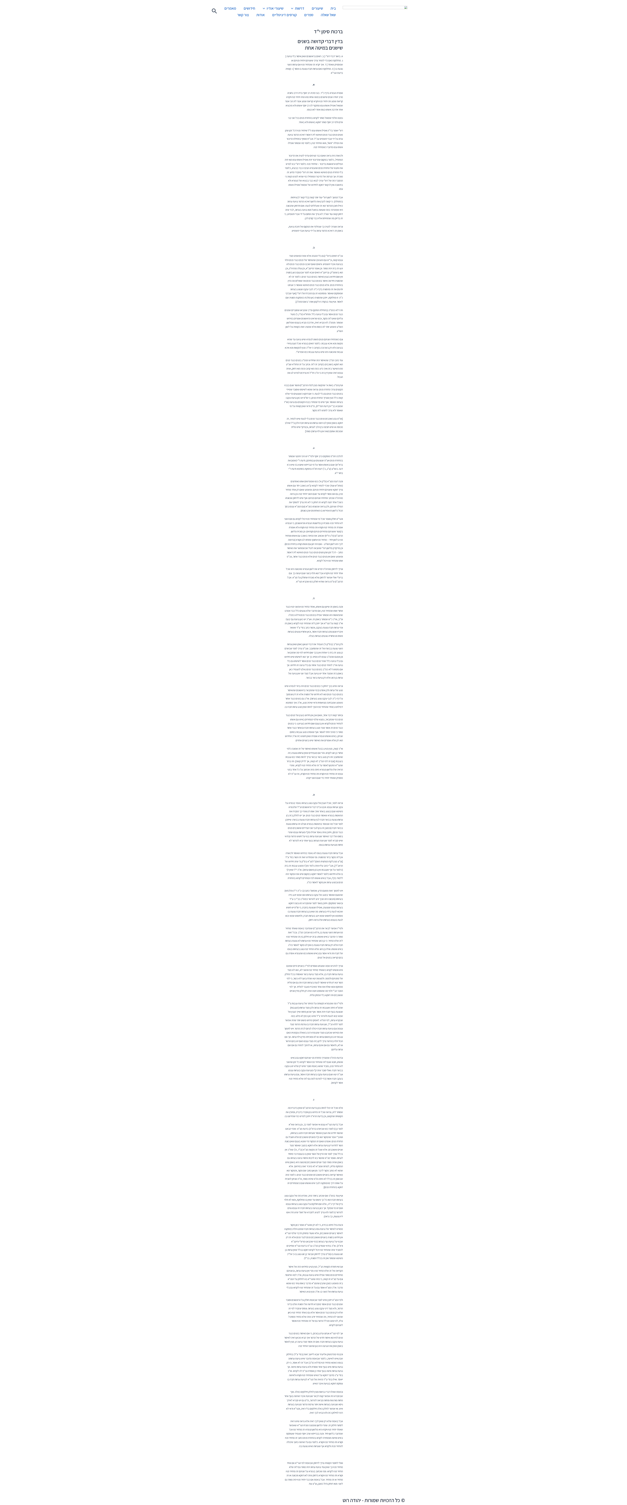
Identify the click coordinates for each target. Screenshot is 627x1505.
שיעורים (317, 8)
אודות (260, 14)
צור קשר (243, 14)
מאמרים (230, 8)
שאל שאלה (328, 14)
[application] (293, 8)
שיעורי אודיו (275, 8)
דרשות (299, 8)
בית (333, 8)
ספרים (308, 14)
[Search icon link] (214, 12)
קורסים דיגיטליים (284, 14)
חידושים (249, 8)
